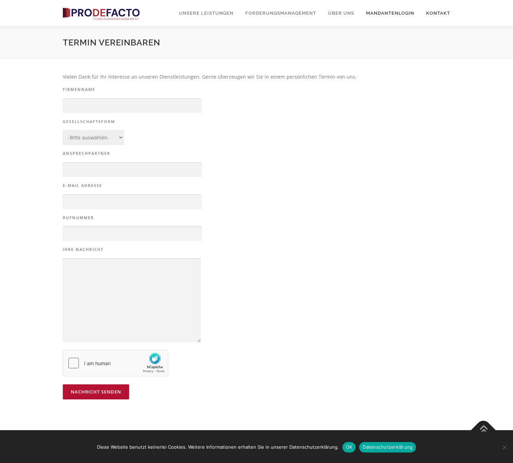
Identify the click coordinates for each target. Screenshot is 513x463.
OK (349, 447)
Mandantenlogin (390, 13)
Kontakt (438, 13)
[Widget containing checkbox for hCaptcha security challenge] (115, 363)
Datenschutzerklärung (387, 447)
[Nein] (504, 447)
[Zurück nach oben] (483, 430)
